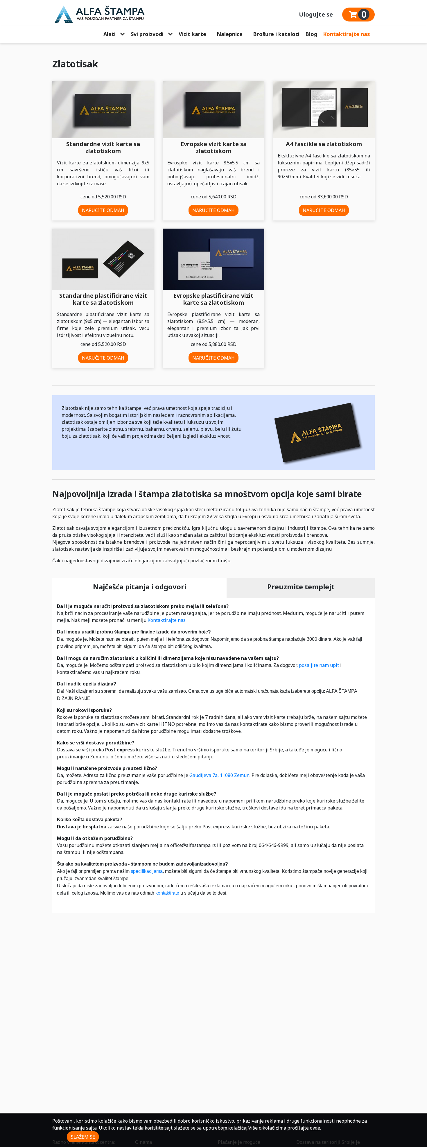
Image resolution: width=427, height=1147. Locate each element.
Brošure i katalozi (276, 33)
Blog (311, 33)
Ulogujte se (316, 14)
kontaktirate (167, 893)
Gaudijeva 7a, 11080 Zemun (219, 775)
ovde (315, 1128)
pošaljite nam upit (319, 665)
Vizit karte (192, 33)
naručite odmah (103, 210)
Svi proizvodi (147, 33)
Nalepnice (230, 33)
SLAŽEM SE (83, 1137)
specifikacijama (147, 871)
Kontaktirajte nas (346, 33)
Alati (109, 33)
